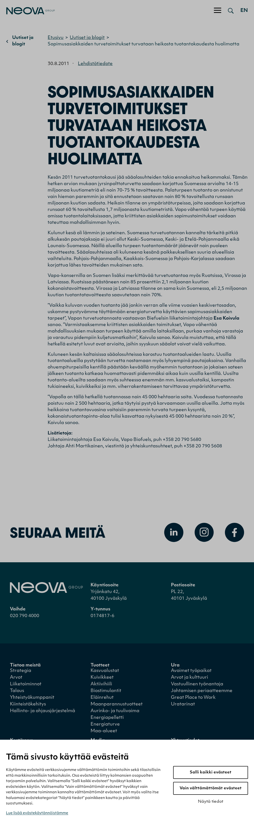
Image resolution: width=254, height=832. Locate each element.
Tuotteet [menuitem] (100, 665)
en (244, 10)
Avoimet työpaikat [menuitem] (191, 671)
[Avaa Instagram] (204, 532)
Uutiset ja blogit (22, 41)
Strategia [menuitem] (20, 671)
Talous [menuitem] (17, 691)
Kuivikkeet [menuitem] (102, 677)
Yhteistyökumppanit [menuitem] (32, 698)
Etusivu (56, 38)
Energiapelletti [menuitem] (107, 718)
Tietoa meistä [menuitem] (25, 665)
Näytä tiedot (210, 802)
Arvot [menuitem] (16, 677)
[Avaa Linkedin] (174, 532)
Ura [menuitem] (175, 665)
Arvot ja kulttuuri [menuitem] (189, 677)
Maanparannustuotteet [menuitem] (117, 704)
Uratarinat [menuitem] (183, 704)
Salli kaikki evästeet (210, 772)
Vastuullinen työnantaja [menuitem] (197, 684)
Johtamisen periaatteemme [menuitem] (201, 691)
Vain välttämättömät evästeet (211, 788)
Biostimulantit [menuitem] (106, 691)
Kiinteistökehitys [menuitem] (28, 704)
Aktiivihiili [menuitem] (101, 684)
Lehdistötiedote (95, 64)
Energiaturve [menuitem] (105, 724)
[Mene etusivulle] (27, 11)
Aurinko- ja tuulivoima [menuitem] (115, 711)
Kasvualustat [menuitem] (105, 671)
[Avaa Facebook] (234, 532)
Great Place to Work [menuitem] (193, 698)
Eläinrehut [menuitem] (102, 698)
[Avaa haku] (230, 10)
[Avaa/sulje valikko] (217, 10)
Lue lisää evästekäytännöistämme (37, 813)
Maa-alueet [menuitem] (104, 731)
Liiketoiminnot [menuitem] (25, 684)
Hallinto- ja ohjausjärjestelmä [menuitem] (42, 711)
